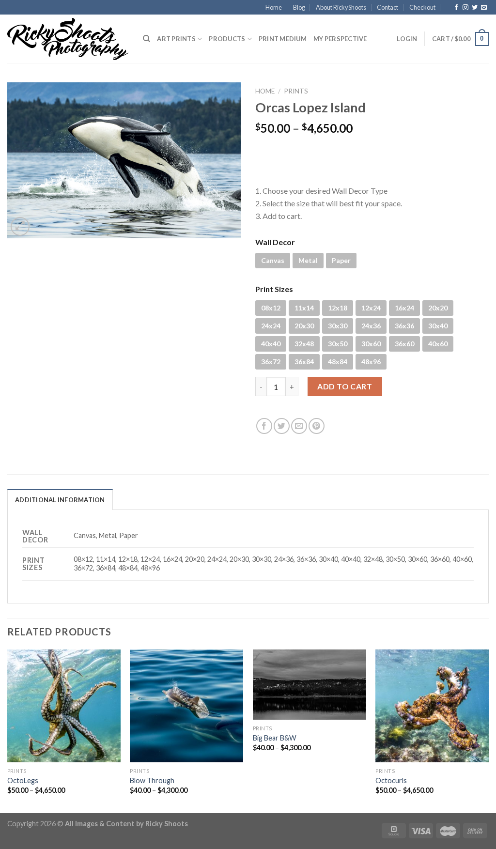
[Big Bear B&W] (309, 684)
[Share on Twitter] (282, 426)
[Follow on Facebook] (456, 7)
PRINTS (296, 91)
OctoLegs (22, 780)
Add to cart (344, 386)
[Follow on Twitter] (475, 7)
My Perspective (340, 39)
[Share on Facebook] (264, 426)
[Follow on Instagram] (465, 7)
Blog (299, 7)
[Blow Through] (186, 706)
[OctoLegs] (64, 706)
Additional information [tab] (60, 500)
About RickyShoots (341, 7)
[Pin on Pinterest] (317, 426)
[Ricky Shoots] (67, 39)
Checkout (422, 7)
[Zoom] (20, 226)
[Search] (146, 39)
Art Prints (176, 39)
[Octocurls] (432, 706)
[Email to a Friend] (299, 426)
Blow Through (152, 780)
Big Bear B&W (274, 738)
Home (273, 7)
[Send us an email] (484, 7)
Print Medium (283, 39)
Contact (387, 7)
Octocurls (391, 780)
